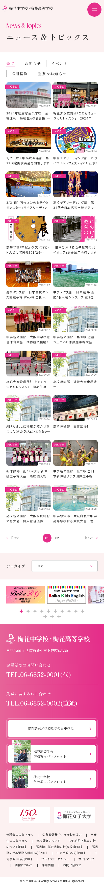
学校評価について (48, 840)
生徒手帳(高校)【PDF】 (70, 853)
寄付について (23, 865)
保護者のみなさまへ (19, 834)
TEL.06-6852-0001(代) (38, 674)
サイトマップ (86, 859)
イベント (59, 63)
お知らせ (33, 63)
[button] (21, 611)
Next (89, 538)
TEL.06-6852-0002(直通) (41, 702)
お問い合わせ (72, 865)
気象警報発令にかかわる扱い (61, 834)
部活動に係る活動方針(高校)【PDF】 (59, 846)
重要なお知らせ (52, 73)
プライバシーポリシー (55, 859)
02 (57, 538)
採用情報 (19, 73)
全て (10, 63)
